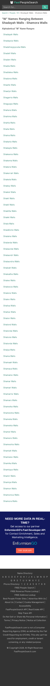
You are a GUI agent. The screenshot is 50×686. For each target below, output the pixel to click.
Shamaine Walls (10, 375)
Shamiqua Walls (10, 469)
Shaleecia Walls (10, 286)
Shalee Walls (9, 280)
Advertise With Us (37, 598)
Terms (7, 620)
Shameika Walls (10, 406)
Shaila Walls (9, 129)
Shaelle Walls (9, 85)
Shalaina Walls (10, 236)
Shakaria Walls (10, 141)
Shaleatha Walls (10, 274)
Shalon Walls (9, 318)
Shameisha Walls (11, 413)
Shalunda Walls (10, 343)
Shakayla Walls (10, 148)
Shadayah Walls (10, 34)
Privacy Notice (19, 620)
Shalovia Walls (10, 337)
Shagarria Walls (10, 97)
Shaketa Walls (10, 179)
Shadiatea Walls (10, 72)
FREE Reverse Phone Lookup (24, 591)
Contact (19, 602)
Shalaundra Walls (11, 261)
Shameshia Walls (11, 444)
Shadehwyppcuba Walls (14, 47)
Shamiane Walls (10, 457)
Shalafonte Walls (11, 230)
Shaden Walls (9, 59)
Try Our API (25, 550)
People (12, 13)
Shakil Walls (9, 204)
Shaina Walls (9, 135)
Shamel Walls (9, 431)
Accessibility (25, 606)
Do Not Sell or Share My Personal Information (24, 616)
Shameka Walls (10, 419)
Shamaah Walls (10, 362)
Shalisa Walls (9, 305)
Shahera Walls (10, 110)
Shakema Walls (10, 160)
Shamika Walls (10, 463)
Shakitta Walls (10, 211)
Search (5, 13)
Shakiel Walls (9, 192)
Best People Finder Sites (15, 598)
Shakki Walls (9, 217)
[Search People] (45, 7)
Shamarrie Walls (11, 394)
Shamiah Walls (10, 450)
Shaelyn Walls (10, 91)
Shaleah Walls (10, 268)
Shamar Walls (9, 381)
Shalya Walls (9, 350)
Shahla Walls (9, 122)
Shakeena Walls (10, 154)
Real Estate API (36, 609)
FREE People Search (24, 587)
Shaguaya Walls (10, 104)
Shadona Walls (10, 78)
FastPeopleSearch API (16, 609)
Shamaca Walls (10, 368)
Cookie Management (34, 602)
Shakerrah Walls (11, 173)
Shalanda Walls (10, 242)
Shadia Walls (9, 66)
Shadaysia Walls (11, 40)
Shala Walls (8, 223)
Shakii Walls (9, 198)
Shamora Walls (10, 501)
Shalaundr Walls (11, 255)
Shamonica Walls (11, 495)
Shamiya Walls (10, 482)
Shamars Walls (10, 400)
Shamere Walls (10, 438)
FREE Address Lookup (25, 595)
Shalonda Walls (10, 331)
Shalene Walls (10, 293)
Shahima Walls (10, 116)
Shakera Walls (10, 167)
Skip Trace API (25, 613)
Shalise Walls (9, 312)
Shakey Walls (9, 186)
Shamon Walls (10, 488)
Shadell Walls (9, 53)
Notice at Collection (36, 620)
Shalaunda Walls (11, 249)
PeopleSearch (26, 2)
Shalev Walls (9, 299)
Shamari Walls (10, 387)
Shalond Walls (10, 324)
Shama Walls (9, 356)
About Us (9, 602)
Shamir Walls (9, 476)
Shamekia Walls (10, 425)
